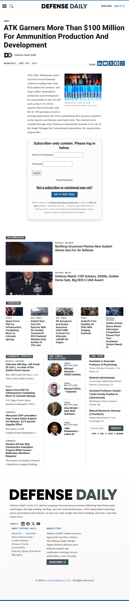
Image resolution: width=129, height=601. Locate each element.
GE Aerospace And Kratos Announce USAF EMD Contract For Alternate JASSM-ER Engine (64, 332)
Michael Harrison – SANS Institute (72, 371)
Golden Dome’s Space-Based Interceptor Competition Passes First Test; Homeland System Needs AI (114, 335)
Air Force (36, 318)
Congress (10, 412)
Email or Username (42, 154)
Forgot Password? (64, 179)
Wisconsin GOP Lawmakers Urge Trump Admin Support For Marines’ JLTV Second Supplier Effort (21, 420)
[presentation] (55, 369)
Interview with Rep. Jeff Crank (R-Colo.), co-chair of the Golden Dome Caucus (23, 367)
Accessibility (18, 547)
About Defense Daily (22, 537)
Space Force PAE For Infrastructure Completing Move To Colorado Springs (13, 330)
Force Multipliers (71, 364)
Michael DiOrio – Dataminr (72, 390)
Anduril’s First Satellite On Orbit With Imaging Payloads (88, 327)
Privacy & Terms (20, 544)
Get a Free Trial (64, 194)
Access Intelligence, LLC (57, 580)
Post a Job (98, 433)
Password (37, 164)
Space (9, 318)
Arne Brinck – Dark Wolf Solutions (72, 410)
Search (116, 428)
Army (6, 21)
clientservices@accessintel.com (64, 202)
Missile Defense (110, 319)
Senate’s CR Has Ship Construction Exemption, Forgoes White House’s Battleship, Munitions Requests (20, 450)
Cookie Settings (20, 540)
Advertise (17, 533)
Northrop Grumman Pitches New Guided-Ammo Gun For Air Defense (84, 248)
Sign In (118, 6)
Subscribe (106, 6)
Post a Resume (115, 433)
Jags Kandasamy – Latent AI (72, 431)
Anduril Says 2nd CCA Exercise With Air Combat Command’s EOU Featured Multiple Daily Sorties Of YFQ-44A (38, 333)
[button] (4, 6)
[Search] (11, 6)
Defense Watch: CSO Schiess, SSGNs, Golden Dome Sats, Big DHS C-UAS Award (87, 278)
